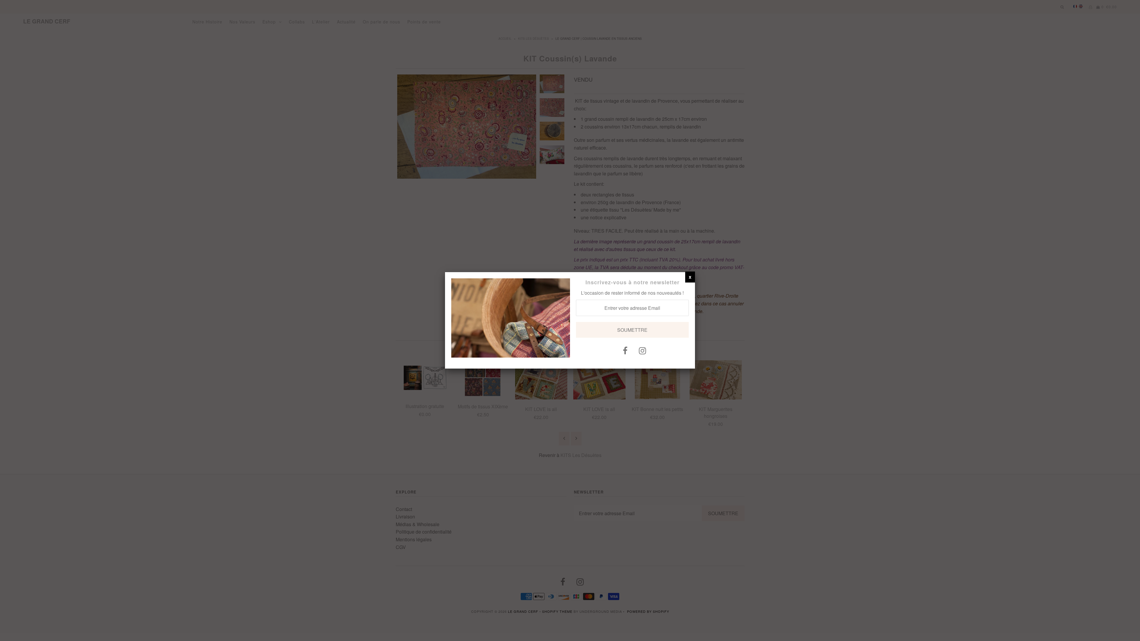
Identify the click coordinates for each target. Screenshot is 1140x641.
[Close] (690, 277)
